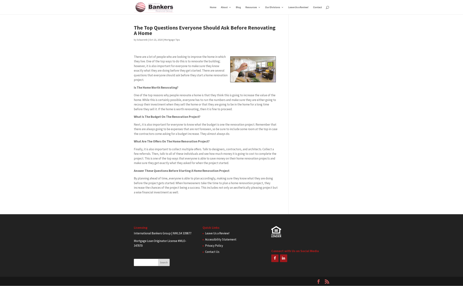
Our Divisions (272, 7)
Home (213, 7)
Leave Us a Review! (298, 7)
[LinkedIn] (283, 258)
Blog (238, 7)
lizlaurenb (142, 39)
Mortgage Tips (172, 39)
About (224, 7)
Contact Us (212, 252)
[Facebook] (275, 258)
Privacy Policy (214, 246)
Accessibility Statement (220, 239)
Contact (317, 7)
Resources (251, 7)
